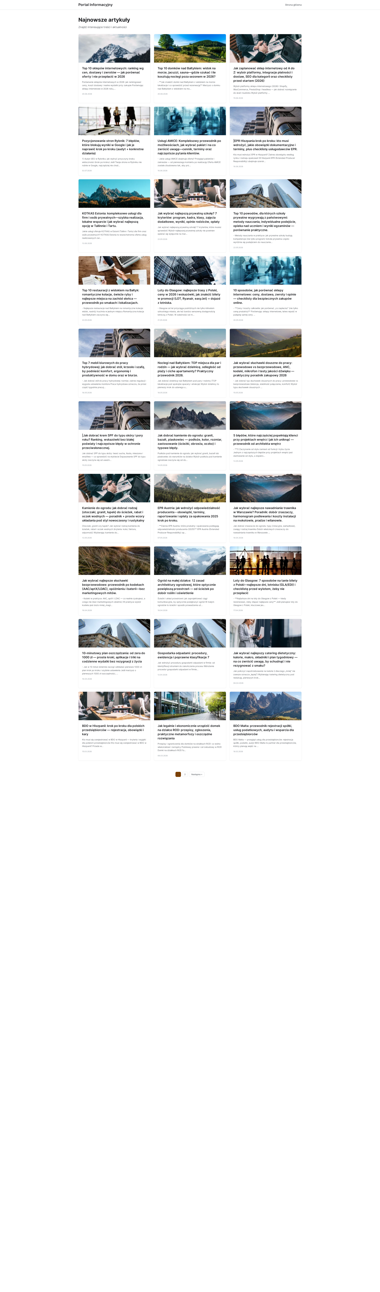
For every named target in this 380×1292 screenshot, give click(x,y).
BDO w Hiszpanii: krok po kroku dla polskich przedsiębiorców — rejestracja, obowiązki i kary (113, 730)
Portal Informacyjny (95, 5)
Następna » (196, 774)
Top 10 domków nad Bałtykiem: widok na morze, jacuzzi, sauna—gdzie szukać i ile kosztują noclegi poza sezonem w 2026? (187, 72)
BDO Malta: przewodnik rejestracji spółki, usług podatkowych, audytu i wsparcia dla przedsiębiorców (263, 730)
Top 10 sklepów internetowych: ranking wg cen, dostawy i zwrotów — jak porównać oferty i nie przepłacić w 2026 (113, 72)
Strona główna (293, 4)
